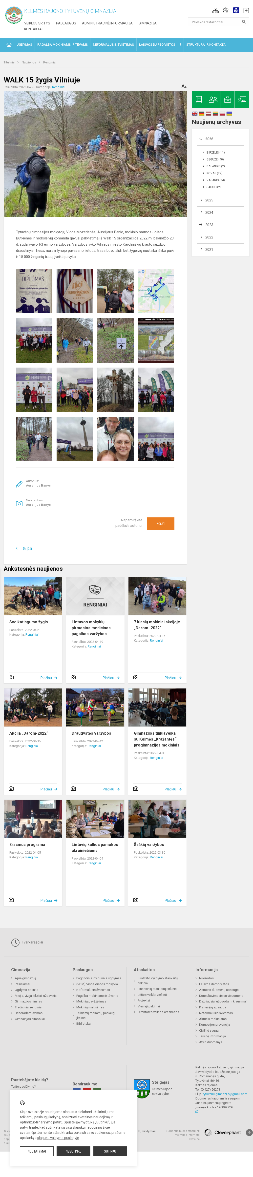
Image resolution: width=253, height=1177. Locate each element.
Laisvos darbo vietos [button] (157, 44)
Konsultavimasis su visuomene (221, 996)
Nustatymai (37, 1151)
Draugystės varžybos (91, 733)
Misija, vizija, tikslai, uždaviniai (36, 996)
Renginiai (49, 62)
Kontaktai (33, 29)
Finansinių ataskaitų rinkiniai (157, 989)
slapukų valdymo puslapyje (58, 1138)
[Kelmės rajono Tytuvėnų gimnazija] (14, 15)
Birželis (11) (216, 152)
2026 (209, 139)
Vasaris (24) (216, 180)
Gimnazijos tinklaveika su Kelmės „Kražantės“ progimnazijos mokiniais (156, 739)
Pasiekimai (22, 984)
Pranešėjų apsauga (212, 1007)
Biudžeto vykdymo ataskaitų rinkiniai (158, 980)
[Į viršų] (249, 1132)
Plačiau (46, 678)
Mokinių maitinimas (90, 1007)
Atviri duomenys (210, 1042)
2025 (209, 200)
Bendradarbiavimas (28, 1013)
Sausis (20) (215, 187)
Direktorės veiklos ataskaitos (158, 1012)
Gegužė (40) (215, 159)
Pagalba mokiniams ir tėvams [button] (62, 44)
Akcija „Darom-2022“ (28, 733)
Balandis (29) (217, 166)
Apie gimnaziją (25, 978)
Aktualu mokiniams (213, 1019)
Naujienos (29, 62)
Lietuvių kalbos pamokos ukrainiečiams (95, 847)
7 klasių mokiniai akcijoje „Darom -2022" (157, 625)
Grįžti (27, 548)
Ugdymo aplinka (26, 990)
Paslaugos (66, 23)
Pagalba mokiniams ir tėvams (97, 996)
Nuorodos (206, 978)
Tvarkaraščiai (32, 942)
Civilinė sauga (209, 1030)
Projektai (144, 1000)
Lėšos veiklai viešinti (152, 995)
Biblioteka (83, 1023)
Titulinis (9, 62)
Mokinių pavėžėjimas (91, 1001)
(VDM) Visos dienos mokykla (97, 984)
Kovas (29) (214, 173)
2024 (209, 213)
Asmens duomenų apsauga (219, 990)
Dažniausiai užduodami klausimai (223, 1001)
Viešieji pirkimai (149, 1006)
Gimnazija (148, 23)
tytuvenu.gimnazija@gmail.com (225, 1094)
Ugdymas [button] (24, 44)
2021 (209, 250)
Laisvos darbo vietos (214, 984)
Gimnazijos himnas (28, 1001)
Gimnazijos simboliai (30, 1019)
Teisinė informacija (212, 1036)
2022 (209, 237)
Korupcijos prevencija (214, 1024)
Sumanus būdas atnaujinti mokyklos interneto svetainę (183, 1135)
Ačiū (161, 523)
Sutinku (110, 1151)
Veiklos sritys (37, 23)
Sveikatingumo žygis (28, 622)
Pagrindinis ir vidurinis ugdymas (98, 978)
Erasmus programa (27, 844)
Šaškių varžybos (149, 844)
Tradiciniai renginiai (28, 1007)
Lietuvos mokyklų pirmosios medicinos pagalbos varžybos (91, 628)
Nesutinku (74, 1151)
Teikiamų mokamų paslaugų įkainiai (96, 1015)
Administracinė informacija (107, 23)
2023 (209, 225)
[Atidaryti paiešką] (244, 21)
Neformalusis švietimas (93, 990)
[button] (215, 10)
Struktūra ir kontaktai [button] (206, 44)
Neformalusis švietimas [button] (113, 44)
